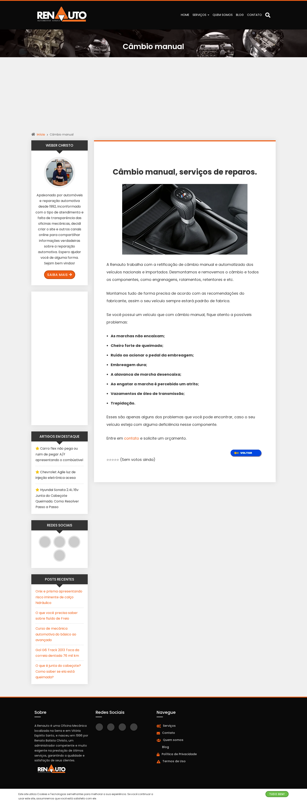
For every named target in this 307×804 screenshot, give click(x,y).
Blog (240, 15)
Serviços (200, 15)
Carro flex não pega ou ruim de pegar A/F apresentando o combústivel (59, 454)
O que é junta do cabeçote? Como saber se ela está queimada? (58, 671)
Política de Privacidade (179, 754)
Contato (254, 15)
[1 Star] (108, 460)
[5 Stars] (118, 460)
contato (131, 438)
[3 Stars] (113, 460)
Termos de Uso (174, 761)
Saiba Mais (57, 274)
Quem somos (223, 15)
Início (41, 134)
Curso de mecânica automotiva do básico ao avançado (56, 634)
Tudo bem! (277, 794)
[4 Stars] (115, 460)
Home (185, 15)
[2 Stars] (110, 460)
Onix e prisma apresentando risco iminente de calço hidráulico (59, 597)
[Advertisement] (153, 99)
